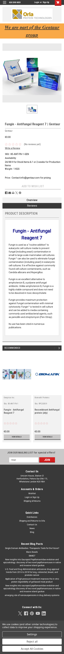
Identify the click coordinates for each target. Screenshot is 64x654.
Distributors (32, 517)
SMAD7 (32, 556)
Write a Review (12, 148)
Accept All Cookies (32, 649)
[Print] (13, 192)
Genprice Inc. (9, 397)
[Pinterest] (20, 192)
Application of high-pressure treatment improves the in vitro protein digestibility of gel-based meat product (32, 580)
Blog (32, 532)
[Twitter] (16, 192)
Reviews (32, 205)
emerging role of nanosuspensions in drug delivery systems (32, 595)
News (32, 528)
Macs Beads (32, 552)
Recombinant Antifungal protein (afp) (47, 411)
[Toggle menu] (4, 4)
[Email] (9, 192)
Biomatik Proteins (42, 397)
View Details (16, 437)
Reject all (32, 641)
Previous (55, 348)
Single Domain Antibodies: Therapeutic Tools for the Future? (32, 548)
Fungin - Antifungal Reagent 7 (14, 411)
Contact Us (32, 524)
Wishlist (32, 493)
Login (36, 2)
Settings (32, 634)
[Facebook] (6, 192)
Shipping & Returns (32, 501)
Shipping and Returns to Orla (32, 521)
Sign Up (46, 2)
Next (59, 348)
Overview (32, 200)
